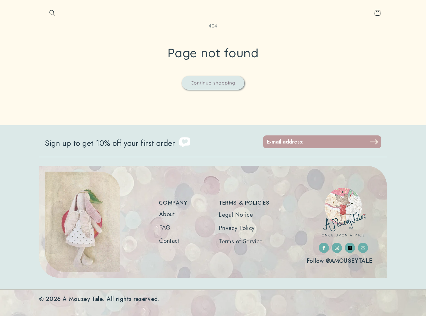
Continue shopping (213, 83)
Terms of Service (241, 242)
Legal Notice (236, 215)
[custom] (324, 248)
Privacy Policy (237, 228)
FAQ (164, 228)
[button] (52, 12)
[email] (363, 248)
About (167, 214)
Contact (169, 241)
